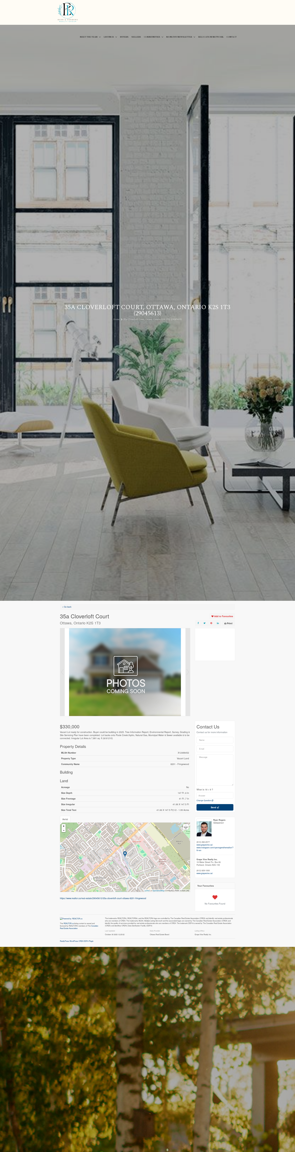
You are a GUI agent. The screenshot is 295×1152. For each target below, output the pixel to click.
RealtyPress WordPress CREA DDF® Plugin (76, 941)
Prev (62, 672)
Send (214, 807)
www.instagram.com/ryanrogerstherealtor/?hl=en (215, 849)
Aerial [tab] (65, 819)
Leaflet (146, 890)
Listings (109, 37)
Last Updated (110, 930)
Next (187, 672)
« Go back (66, 606)
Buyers (124, 37)
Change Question (204, 800)
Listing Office (199, 930)
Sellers (136, 37)
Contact (231, 37)
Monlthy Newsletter (179, 37)
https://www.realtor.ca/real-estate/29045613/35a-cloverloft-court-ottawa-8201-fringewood (103, 898)
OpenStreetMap (158, 890)
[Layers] (186, 827)
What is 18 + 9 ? (205, 789)
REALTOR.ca (69, 923)
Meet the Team (89, 37)
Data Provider (155, 930)
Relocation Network (210, 37)
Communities (152, 37)
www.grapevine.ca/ (205, 844)
